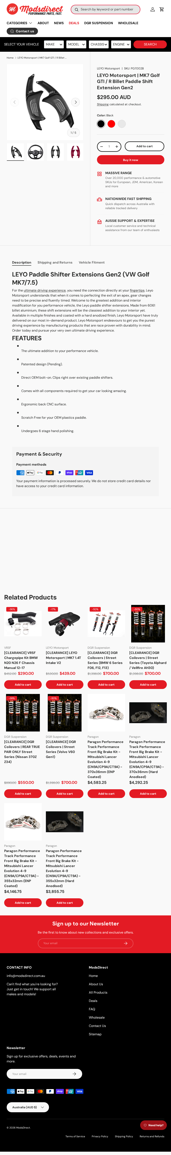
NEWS (59, 23)
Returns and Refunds (152, 1136)
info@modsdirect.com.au (26, 976)
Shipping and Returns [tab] (55, 262)
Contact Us (97, 1026)
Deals (93, 1001)
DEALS (74, 23)
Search (150, 44)
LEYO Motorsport (108, 68)
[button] (161, 9)
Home (10, 58)
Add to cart (144, 146)
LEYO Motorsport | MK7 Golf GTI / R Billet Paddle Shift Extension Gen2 (43, 58)
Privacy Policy (100, 1136)
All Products (98, 992)
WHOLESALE (128, 23)
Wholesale (97, 1017)
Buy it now (130, 160)
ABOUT (43, 23)
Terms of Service (75, 1136)
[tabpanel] (85, 353)
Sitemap (95, 1034)
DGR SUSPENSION (98, 23)
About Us (96, 984)
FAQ (92, 1009)
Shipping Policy (124, 1136)
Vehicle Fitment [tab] (92, 262)
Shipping (103, 104)
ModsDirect (23, 1127)
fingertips (137, 290)
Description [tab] (21, 262)
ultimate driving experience (45, 290)
